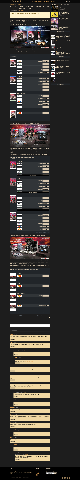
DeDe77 (26, 359)
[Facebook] (67, 477)
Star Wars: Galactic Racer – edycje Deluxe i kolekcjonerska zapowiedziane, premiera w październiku (64, 27)
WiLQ (24, 350)
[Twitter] (65, 477)
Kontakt (36, 475)
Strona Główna (38, 469)
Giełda (44, 1)
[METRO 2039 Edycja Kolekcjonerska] (53, 62)
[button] (67, 1)
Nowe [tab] (61, 4)
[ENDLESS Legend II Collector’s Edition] (53, 80)
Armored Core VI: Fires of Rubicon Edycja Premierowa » (22, 55)
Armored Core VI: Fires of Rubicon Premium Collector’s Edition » (24, 269)
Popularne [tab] (66, 4)
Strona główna (12, 4)
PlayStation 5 (14, 14)
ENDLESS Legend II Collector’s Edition (62, 78)
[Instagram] (69, 477)
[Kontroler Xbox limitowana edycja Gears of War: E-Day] (53, 74)
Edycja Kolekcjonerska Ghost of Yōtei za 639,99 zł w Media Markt (63, 37)
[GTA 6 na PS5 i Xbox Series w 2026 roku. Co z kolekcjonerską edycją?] (54, 21)
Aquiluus (26, 454)
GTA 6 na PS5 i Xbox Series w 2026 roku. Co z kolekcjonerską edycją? (64, 19)
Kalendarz (53, 1)
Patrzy (25, 430)
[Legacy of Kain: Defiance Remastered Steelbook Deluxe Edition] (53, 68)
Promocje (48, 1)
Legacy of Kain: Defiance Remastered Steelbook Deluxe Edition (62, 67)
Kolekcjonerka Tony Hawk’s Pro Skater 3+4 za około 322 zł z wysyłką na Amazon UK (63, 53)
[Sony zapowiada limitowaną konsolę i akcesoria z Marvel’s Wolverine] (54, 14)
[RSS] (63, 477)
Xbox (13, 16)
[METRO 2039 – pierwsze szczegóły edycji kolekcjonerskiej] (54, 8)
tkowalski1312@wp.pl (29, 361)
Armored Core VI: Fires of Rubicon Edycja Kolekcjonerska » (22, 157)
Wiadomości (34, 1)
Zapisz (56, 473)
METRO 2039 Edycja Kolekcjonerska (62, 60)
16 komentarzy (21, 10)
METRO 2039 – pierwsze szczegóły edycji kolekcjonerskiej (63, 7)
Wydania (40, 1)
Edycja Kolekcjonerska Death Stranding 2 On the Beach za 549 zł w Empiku (63, 42)
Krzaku (11, 334)
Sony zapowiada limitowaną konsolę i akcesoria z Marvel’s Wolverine (64, 13)
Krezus (25, 392)
